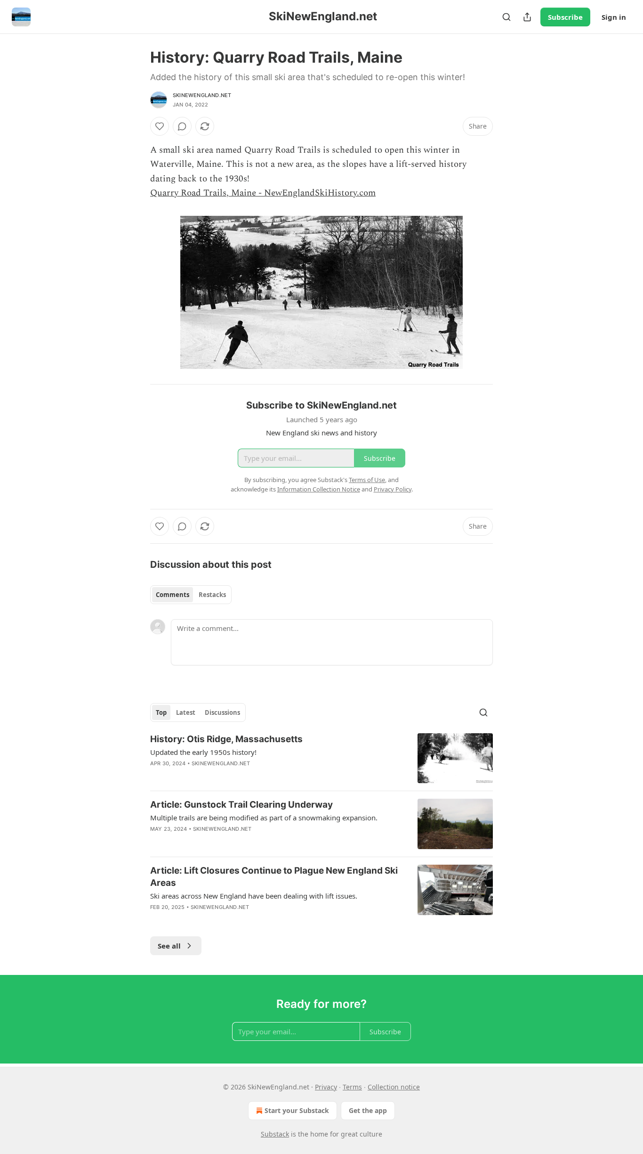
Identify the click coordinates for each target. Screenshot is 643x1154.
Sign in (614, 17)
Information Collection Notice (318, 489)
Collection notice (394, 1086)
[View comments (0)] (182, 126)
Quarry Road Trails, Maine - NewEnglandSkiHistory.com (263, 193)
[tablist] (191, 594)
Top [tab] (161, 712)
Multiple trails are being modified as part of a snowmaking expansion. (264, 817)
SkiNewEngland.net (202, 95)
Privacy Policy (392, 489)
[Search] (506, 17)
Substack (275, 1133)
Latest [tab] (185, 712)
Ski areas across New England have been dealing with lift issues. (253, 895)
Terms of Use (367, 479)
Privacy (326, 1086)
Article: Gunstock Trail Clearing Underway (241, 804)
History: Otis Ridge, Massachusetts (226, 739)
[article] (321, 758)
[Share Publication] (527, 17)
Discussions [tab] (222, 712)
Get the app (368, 1110)
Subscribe (565, 17)
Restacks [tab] (212, 594)
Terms (352, 1086)
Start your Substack (297, 1110)
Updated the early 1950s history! (203, 752)
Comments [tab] (172, 594)
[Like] (159, 126)
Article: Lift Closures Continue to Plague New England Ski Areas (274, 876)
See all (169, 945)
